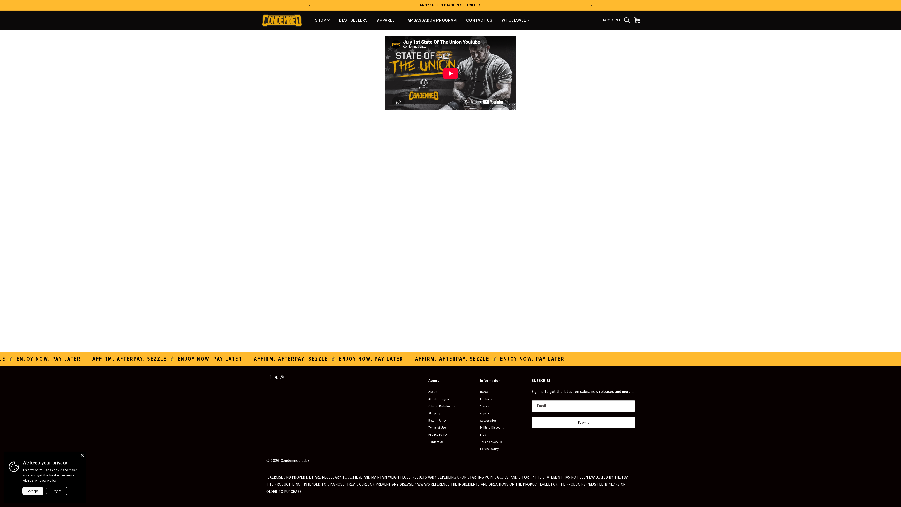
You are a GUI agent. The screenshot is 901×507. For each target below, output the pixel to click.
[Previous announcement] (310, 5)
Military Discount (491, 428)
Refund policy (489, 449)
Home (484, 392)
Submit (583, 422)
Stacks (484, 406)
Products (486, 399)
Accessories (488, 420)
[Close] (82, 455)
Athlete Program (439, 399)
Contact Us (435, 442)
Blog (483, 435)
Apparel (485, 413)
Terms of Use (437, 428)
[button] (627, 20)
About (432, 392)
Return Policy (437, 420)
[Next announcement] (591, 5)
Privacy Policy (437, 435)
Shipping (434, 413)
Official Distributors (441, 406)
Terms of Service (491, 442)
